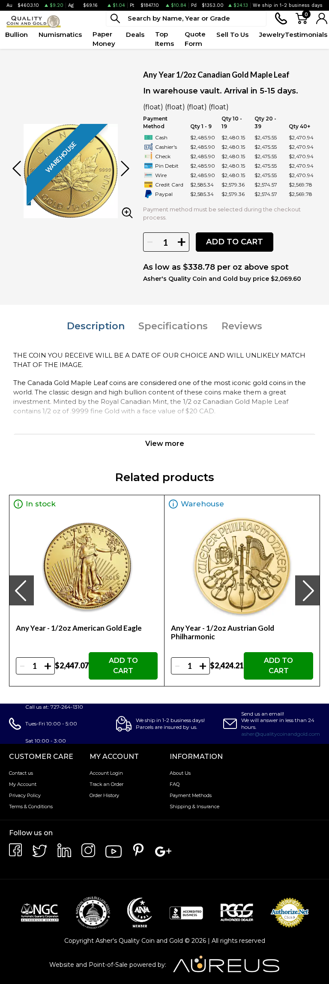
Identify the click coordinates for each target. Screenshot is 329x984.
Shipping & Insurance (194, 806)
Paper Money (104, 39)
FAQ (174, 784)
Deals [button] (135, 34)
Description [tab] (96, 326)
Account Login (106, 773)
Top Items (164, 39)
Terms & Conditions (31, 806)
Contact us (21, 773)
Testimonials (306, 34)
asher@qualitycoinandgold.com (280, 734)
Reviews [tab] (241, 326)
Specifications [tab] (173, 326)
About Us (180, 773)
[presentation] (21, 590)
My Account (22, 784)
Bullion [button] (16, 34)
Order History (104, 795)
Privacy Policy (25, 795)
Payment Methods (191, 795)
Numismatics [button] (60, 34)
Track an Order (106, 784)
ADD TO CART (234, 242)
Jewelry (272, 34)
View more (164, 443)
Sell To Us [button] (232, 34)
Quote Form (195, 39)
